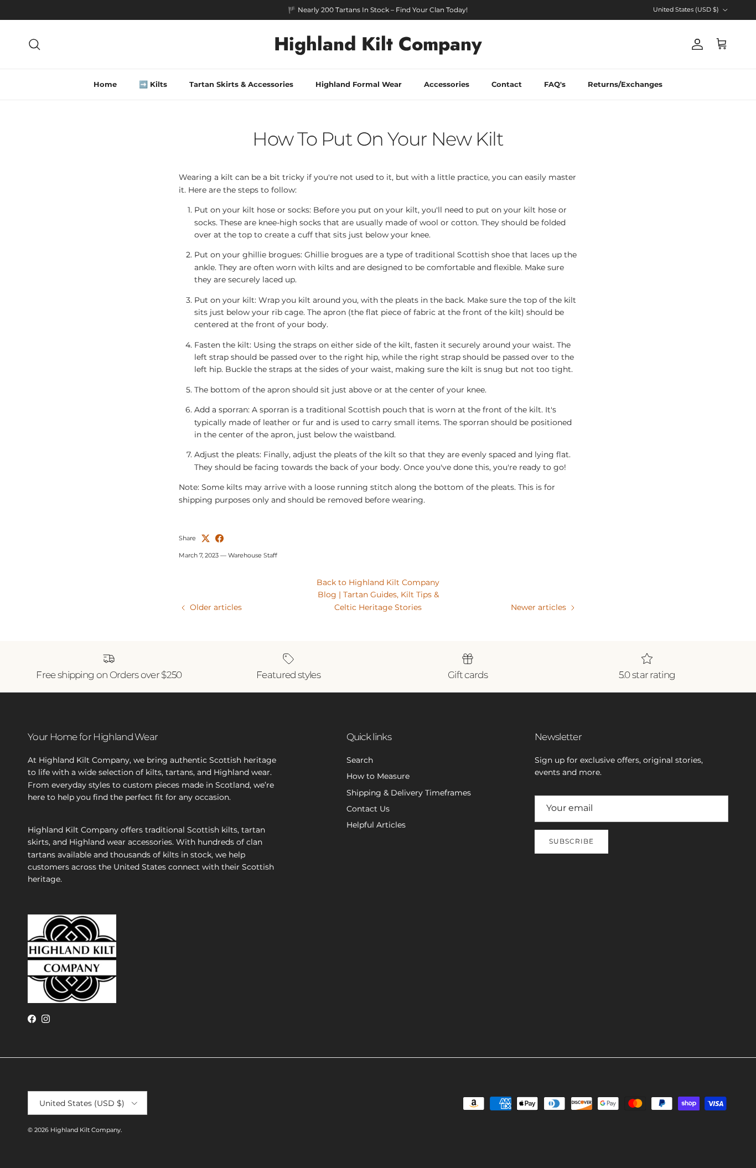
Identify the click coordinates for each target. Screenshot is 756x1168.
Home (105, 84)
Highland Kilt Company (85, 1130)
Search (359, 760)
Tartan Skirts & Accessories (241, 84)
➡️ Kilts (153, 84)
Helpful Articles (376, 825)
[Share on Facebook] (219, 538)
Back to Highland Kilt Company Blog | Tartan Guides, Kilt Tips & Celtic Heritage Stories (378, 594)
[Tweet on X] (205, 538)
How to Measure (378, 776)
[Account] (695, 44)
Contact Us (368, 809)
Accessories (446, 84)
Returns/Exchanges (625, 84)
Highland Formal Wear (358, 84)
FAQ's (555, 84)
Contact (506, 84)
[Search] (34, 44)
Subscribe (571, 841)
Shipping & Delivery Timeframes (408, 793)
